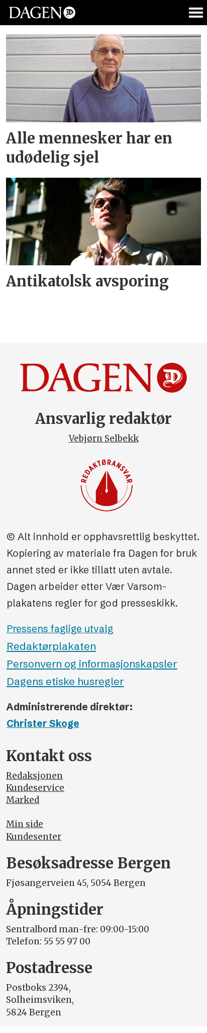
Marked (22, 799)
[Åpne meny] (196, 13)
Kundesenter (33, 836)
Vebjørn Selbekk (104, 438)
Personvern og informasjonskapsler (92, 663)
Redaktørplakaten (51, 646)
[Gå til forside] (42, 13)
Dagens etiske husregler (65, 681)
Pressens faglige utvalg (60, 629)
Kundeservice (35, 787)
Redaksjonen (34, 775)
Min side (24, 824)
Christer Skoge (43, 723)
